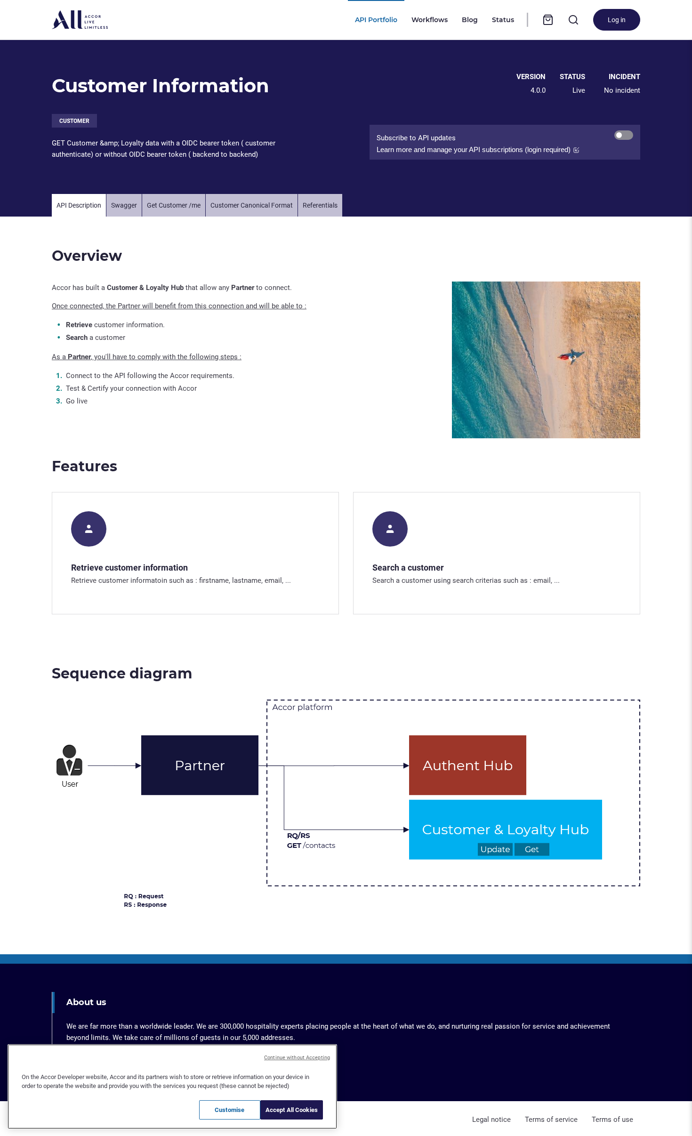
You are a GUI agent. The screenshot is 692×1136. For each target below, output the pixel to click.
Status (503, 20)
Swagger (124, 205)
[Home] (80, 19)
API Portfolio (376, 20)
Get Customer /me (174, 205)
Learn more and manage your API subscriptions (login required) (474, 149)
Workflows (429, 20)
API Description (78, 205)
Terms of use (612, 1118)
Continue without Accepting (297, 1057)
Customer (74, 120)
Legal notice (491, 1118)
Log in (617, 19)
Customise (229, 1109)
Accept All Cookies (292, 1109)
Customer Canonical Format (251, 205)
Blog (470, 20)
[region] (172, 1086)
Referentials (320, 205)
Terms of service (551, 1118)
